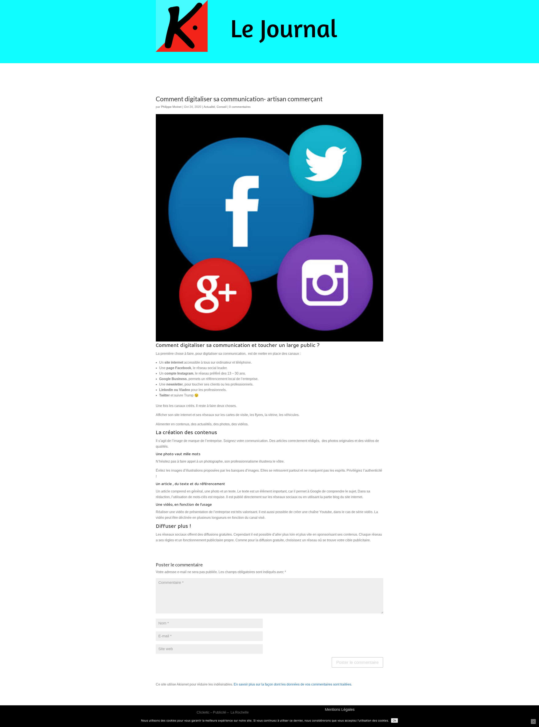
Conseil (222, 106)
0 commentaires (240, 106)
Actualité (209, 106)
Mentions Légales (340, 709)
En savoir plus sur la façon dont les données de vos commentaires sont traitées (292, 684)
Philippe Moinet (171, 106)
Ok (394, 720)
